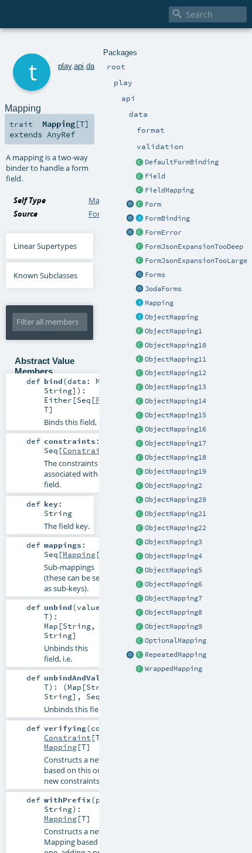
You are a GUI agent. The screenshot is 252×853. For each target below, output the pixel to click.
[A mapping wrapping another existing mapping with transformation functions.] (139, 669)
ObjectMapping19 (175, 471)
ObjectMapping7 (173, 598)
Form (153, 204)
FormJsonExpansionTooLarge (196, 261)
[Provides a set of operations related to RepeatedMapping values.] (130, 655)
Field (155, 176)
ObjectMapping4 (173, 556)
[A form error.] (139, 233)
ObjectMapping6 (173, 584)
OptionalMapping (175, 640)
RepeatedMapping (175, 654)
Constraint (86, 450)
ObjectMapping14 (175, 401)
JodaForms (163, 289)
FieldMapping (169, 190)
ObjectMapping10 (175, 345)
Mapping (159, 303)
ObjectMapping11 (175, 359)
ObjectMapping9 (173, 626)
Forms (155, 275)
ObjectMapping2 (173, 485)
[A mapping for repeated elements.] (139, 655)
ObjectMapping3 (173, 542)
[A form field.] (139, 176)
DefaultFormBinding (182, 162)
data (93, 66)
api (79, 66)
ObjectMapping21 (175, 514)
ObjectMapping (171, 317)
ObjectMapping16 (175, 429)
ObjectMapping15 (175, 415)
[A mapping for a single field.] (139, 190)
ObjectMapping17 (175, 443)
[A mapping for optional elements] (139, 641)
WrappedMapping (173, 669)
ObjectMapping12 (175, 373)
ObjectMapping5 (173, 570)
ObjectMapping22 (175, 528)
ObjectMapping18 (175, 457)
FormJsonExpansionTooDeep (194, 246)
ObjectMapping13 (175, 387)
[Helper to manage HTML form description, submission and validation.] (139, 205)
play (64, 66)
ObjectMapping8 (173, 612)
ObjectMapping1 (173, 331)
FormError (163, 232)
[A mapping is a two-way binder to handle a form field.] (139, 303)
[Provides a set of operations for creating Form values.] (130, 205)
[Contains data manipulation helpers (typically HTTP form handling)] (139, 275)
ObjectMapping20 (175, 499)
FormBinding (167, 218)
